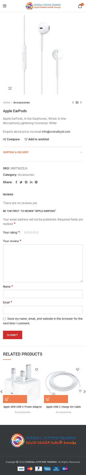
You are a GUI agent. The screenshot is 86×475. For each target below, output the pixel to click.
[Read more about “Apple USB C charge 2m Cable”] (56, 399)
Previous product (73, 102)
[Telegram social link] (36, 182)
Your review (12, 241)
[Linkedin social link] (31, 182)
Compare (13, 139)
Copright (11, 462)
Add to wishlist (38, 139)
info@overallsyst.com (56, 131)
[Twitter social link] (21, 182)
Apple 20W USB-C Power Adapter (22, 407)
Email (7, 302)
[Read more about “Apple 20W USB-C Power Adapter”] (15, 399)
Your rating (11, 232)
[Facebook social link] (16, 182)
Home (6, 102)
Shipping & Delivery (16, 152)
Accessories (21, 102)
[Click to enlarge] (10, 88)
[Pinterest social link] (26, 182)
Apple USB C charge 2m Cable (63, 407)
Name (8, 286)
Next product (81, 102)
